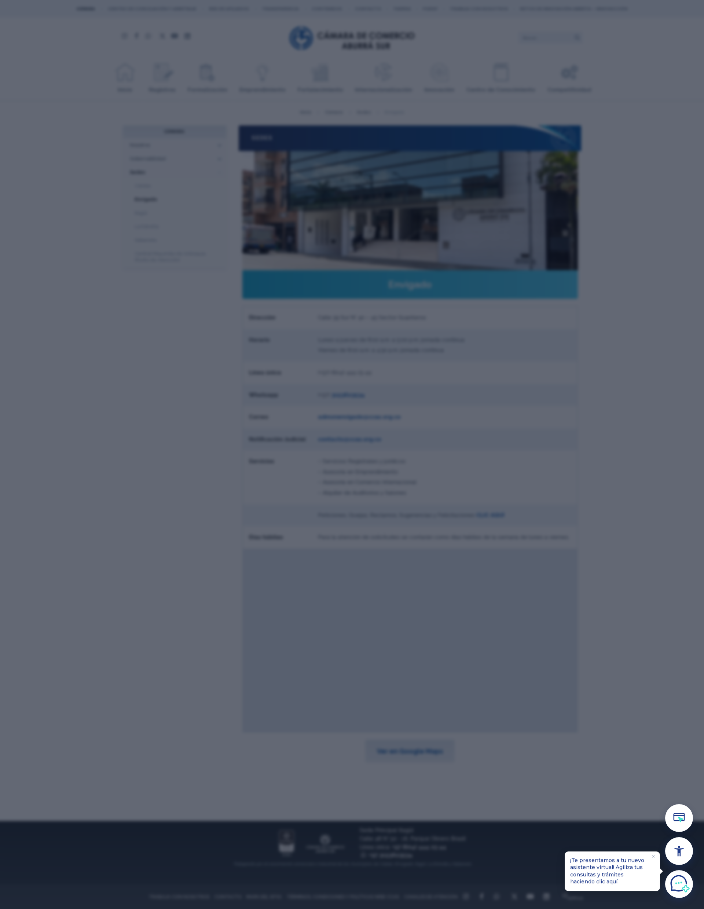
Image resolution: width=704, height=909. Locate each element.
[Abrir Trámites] (679, 818)
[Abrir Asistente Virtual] (679, 884)
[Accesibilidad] (679, 851)
